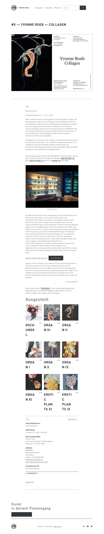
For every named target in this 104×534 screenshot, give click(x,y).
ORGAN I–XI (56, 160)
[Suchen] (83, 8)
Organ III (48, 327)
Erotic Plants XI (49, 402)
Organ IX (66, 364)
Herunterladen (56, 258)
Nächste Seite (73, 419)
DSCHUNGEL (45, 288)
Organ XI (30, 397)
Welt (32, 482)
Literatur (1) (32, 473)
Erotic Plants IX (67, 402)
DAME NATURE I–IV (67, 158)
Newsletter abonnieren (21, 514)
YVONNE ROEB (24, 8)
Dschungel (30, 330)
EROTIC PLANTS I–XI (37, 160)
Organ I (30, 364)
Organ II (66, 327)
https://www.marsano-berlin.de (37, 462)
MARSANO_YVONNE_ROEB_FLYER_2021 (36, 258)
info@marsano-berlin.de (34, 459)
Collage (28, 482)
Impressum (58, 526)
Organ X (48, 364)
